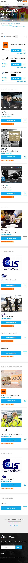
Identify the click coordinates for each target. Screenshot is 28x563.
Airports (24, 4)
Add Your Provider (14, 523)
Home (2, 551)
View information (6, 116)
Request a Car (11, 120)
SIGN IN (19, 1)
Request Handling (11, 285)
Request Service (11, 400)
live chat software (14, 525)
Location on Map (5, 20)
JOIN (25, 1)
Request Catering (11, 238)
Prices (2, 36)
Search (19, 547)
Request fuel (16, 50)
